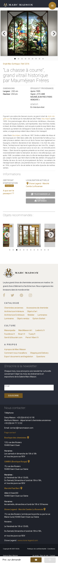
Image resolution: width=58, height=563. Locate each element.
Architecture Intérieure (14, 311)
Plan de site (44, 555)
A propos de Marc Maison (15, 349)
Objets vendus (23, 318)
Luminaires (42, 315)
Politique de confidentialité (37, 549)
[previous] (4, 34)
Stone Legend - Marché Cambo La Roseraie (25, 509)
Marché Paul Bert (13, 488)
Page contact (10, 432)
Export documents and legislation (18, 356)
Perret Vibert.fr (32, 337)
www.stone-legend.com (28, 540)
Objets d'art (32, 311)
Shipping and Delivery (39, 353)
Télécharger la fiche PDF (40, 195)
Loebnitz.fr (40, 330)
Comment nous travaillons (15, 353)
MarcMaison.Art (25, 330)
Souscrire (13, 395)
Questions (40, 356)
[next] (54, 34)
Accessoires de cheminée (37, 308)
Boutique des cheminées (17, 437)
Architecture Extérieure (14, 315)
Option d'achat (39, 318)
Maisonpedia (9, 330)
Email (7, 386)
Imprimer (40, 201)
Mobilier (31, 315)
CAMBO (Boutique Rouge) (17, 461)
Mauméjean (46, 119)
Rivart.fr (21, 334)
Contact (52, 555)
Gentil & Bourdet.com (13, 337)
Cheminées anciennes (13, 308)
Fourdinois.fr (9, 334)
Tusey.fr (31, 334)
